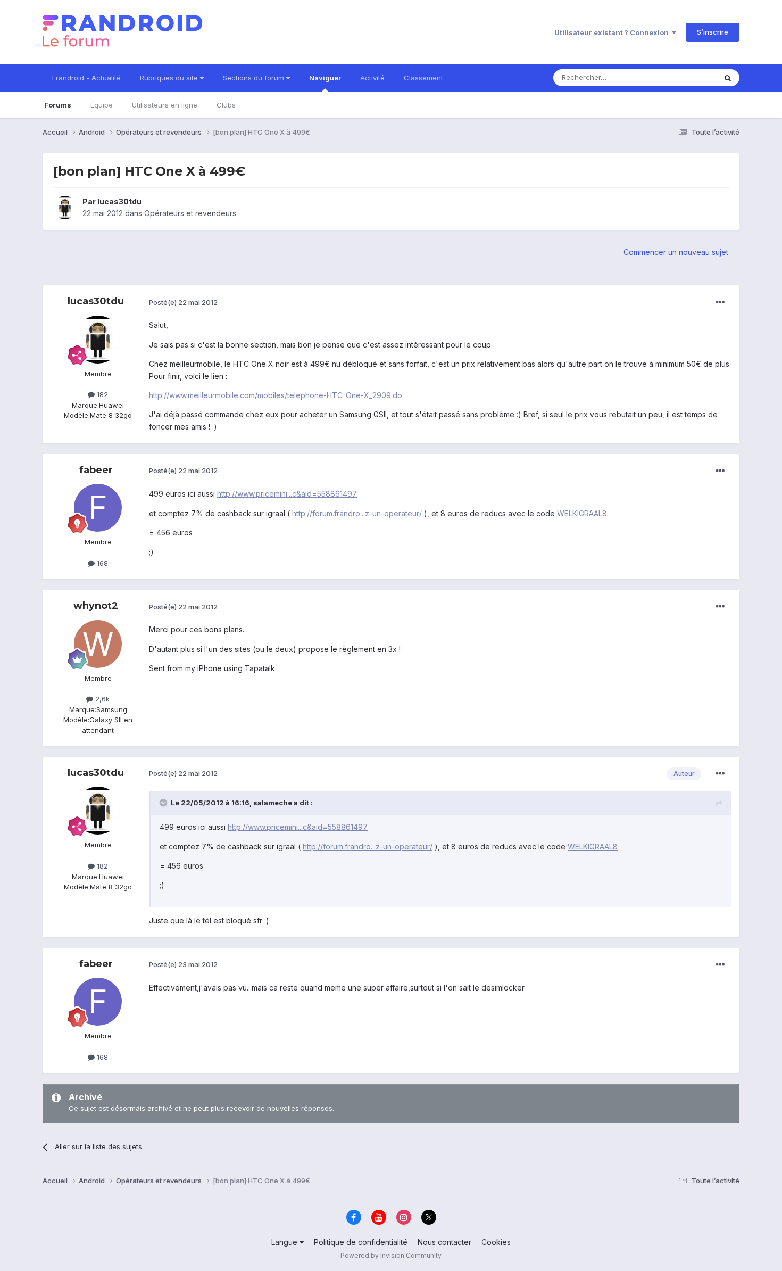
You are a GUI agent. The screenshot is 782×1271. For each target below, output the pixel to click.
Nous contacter (444, 1242)
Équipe (101, 105)
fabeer (96, 470)
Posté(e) (183, 302)
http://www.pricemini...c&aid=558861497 (287, 493)
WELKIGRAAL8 (582, 513)
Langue (285, 1242)
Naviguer (325, 77)
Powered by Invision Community (391, 1255)
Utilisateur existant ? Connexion (613, 32)
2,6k (101, 699)
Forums (57, 105)
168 (101, 563)
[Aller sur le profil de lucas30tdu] (65, 207)
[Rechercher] (727, 77)
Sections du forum (254, 77)
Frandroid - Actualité (86, 77)
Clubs (226, 105)
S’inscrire (712, 32)
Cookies (496, 1242)
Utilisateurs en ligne (164, 105)
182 (101, 394)
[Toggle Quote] (164, 802)
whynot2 (95, 606)
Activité (372, 77)
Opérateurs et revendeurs (190, 213)
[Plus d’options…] (720, 302)
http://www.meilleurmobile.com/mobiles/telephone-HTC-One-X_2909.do (275, 395)
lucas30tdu (119, 201)
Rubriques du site (170, 77)
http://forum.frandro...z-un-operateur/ (357, 513)
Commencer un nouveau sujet (675, 252)
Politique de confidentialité (360, 1242)
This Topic (685, 77)
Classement (423, 77)
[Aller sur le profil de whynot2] (98, 644)
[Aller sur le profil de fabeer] (98, 508)
